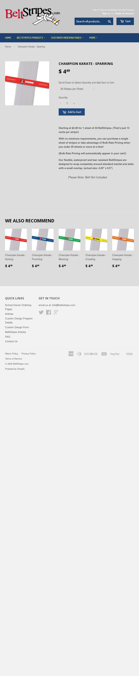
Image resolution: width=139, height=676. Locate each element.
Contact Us (11, 341)
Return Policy (11, 353)
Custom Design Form (17, 327)
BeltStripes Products (30, 37)
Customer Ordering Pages (66, 37)
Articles (9, 313)
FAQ (7, 336)
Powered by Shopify (15, 368)
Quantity (63, 97)
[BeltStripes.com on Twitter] (41, 313)
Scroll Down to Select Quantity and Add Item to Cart (86, 82)
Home (8, 37)
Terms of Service (13, 358)
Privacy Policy (29, 353)
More (92, 37)
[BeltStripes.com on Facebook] (48, 313)
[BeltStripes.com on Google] (56, 313)
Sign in (106, 13)
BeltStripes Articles (15, 332)
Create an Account (124, 13)
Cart (128, 21)
